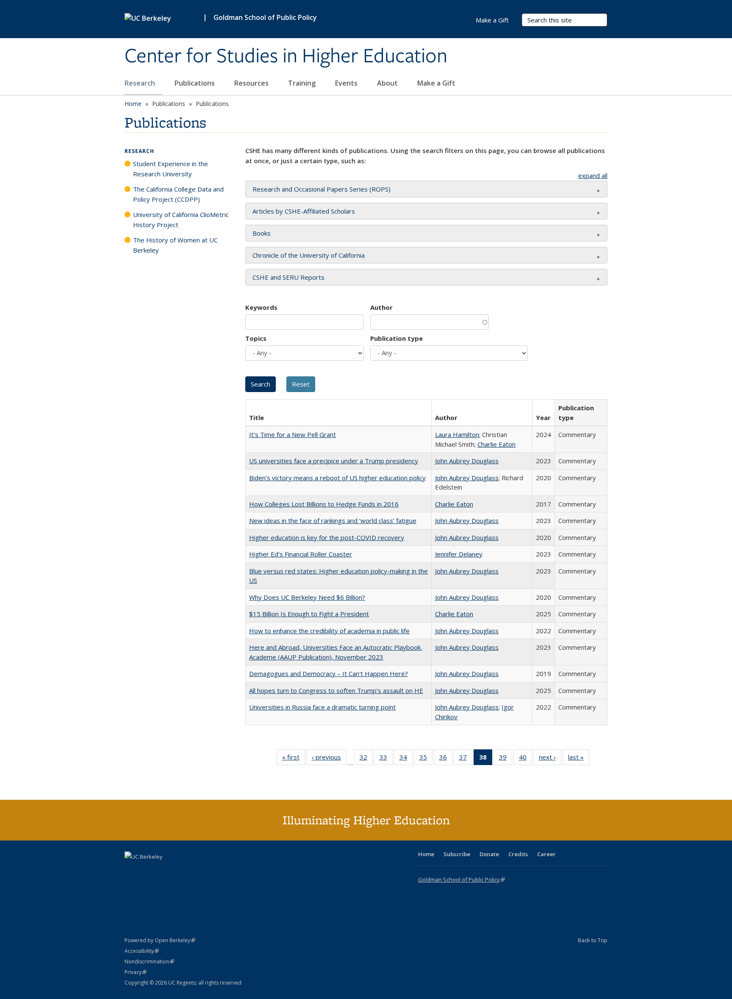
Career (546, 854)
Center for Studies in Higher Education (286, 56)
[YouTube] (165, 871)
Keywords (261, 307)
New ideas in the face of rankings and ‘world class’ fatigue (332, 520)
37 (465, 759)
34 (406, 759)
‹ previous (329, 759)
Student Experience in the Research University (170, 168)
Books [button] (261, 233)
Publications (195, 83)
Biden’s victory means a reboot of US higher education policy (337, 477)
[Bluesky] (198, 871)
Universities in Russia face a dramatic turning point (322, 707)
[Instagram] (181, 871)
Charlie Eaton (496, 444)
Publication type (396, 338)
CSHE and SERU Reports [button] (288, 277)
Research (141, 83)
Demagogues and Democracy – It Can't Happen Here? (328, 673)
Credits (518, 854)
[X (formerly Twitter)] (132, 871)
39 (505, 759)
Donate (489, 854)
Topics (255, 338)
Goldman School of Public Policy (265, 17)
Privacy (136, 972)
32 (366, 759)
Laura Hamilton (457, 434)
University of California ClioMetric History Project (181, 219)
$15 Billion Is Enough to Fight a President (309, 613)
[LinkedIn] (148, 871)
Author (381, 307)
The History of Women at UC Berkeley (175, 245)
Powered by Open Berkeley (160, 940)
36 (445, 759)
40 (525, 759)
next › (550, 759)
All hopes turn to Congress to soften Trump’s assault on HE (336, 690)
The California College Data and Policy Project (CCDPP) (178, 194)
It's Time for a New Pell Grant (292, 434)
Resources (252, 83)
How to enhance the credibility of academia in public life (329, 630)
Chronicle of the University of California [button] (308, 255)
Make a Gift (436, 83)
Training (302, 83)
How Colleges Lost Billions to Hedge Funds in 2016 (324, 504)
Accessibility (142, 950)
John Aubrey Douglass (467, 460)
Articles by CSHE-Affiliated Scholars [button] (303, 211)
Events (347, 83)
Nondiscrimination (149, 961)
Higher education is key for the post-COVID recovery (326, 537)
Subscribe (457, 854)
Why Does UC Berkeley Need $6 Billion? (307, 597)
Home (133, 104)
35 (426, 759)
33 (386, 759)
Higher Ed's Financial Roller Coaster (300, 554)
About (388, 83)
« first (293, 759)
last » (578, 759)
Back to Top (592, 940)
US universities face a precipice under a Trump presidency (333, 460)
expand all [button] (592, 175)
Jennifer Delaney (458, 554)
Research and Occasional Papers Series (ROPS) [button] (321, 189)
